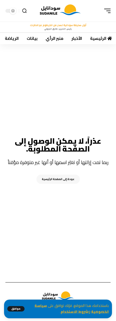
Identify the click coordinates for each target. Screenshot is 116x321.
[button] (16, 309)
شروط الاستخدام (74, 311)
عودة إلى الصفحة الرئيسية (58, 179)
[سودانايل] (60, 11)
